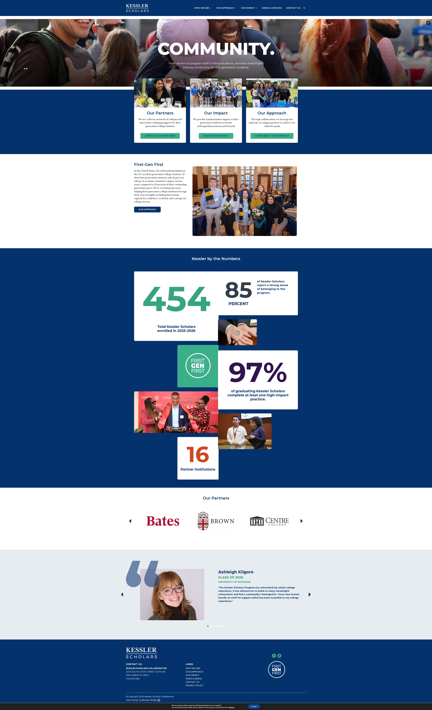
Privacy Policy (194, 685)
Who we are (193, 668)
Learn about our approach (272, 136)
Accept (254, 706)
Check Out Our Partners (160, 136)
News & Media (194, 678)
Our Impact (248, 8)
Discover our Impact (216, 136)
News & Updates (272, 8)
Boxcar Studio (149, 700)
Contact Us (293, 8)
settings (231, 708)
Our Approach (225, 8)
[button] (304, 8)
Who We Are (201, 8)
